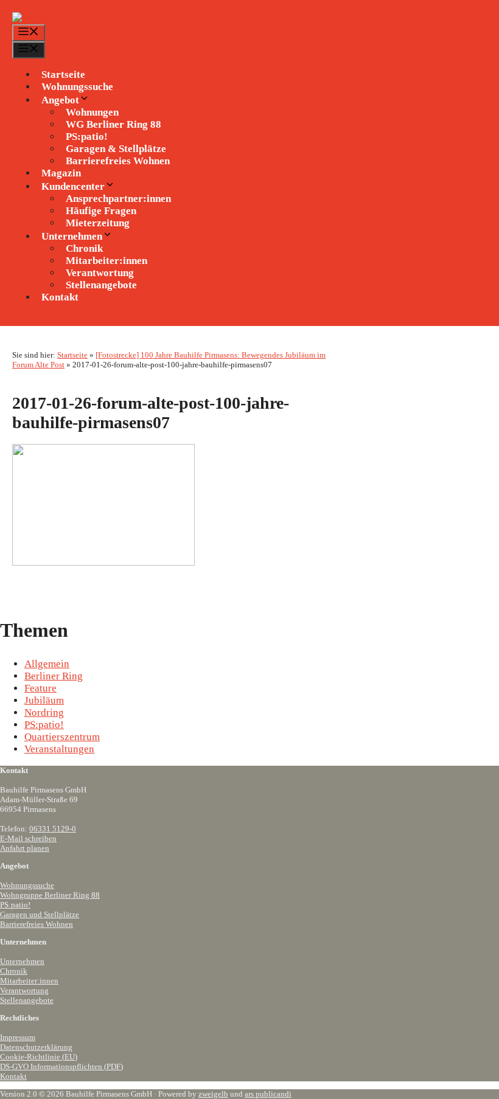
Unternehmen (22, 961)
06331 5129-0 (52, 828)
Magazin (61, 173)
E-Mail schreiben (28, 838)
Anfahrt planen (24, 848)
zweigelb (213, 1093)
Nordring (44, 712)
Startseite (63, 74)
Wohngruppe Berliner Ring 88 (50, 895)
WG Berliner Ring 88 (113, 124)
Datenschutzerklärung (36, 1047)
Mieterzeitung (98, 223)
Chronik (13, 971)
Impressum (17, 1037)
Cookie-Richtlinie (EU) (38, 1056)
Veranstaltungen (59, 749)
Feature (40, 688)
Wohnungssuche (77, 86)
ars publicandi (268, 1093)
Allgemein (46, 664)
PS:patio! (44, 724)
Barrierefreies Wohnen (118, 161)
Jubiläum (44, 700)
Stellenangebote (101, 285)
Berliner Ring (53, 676)
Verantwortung (24, 990)
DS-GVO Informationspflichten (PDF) (61, 1066)
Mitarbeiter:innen (29, 980)
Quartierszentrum (62, 737)
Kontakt (60, 297)
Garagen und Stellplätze (39, 914)
